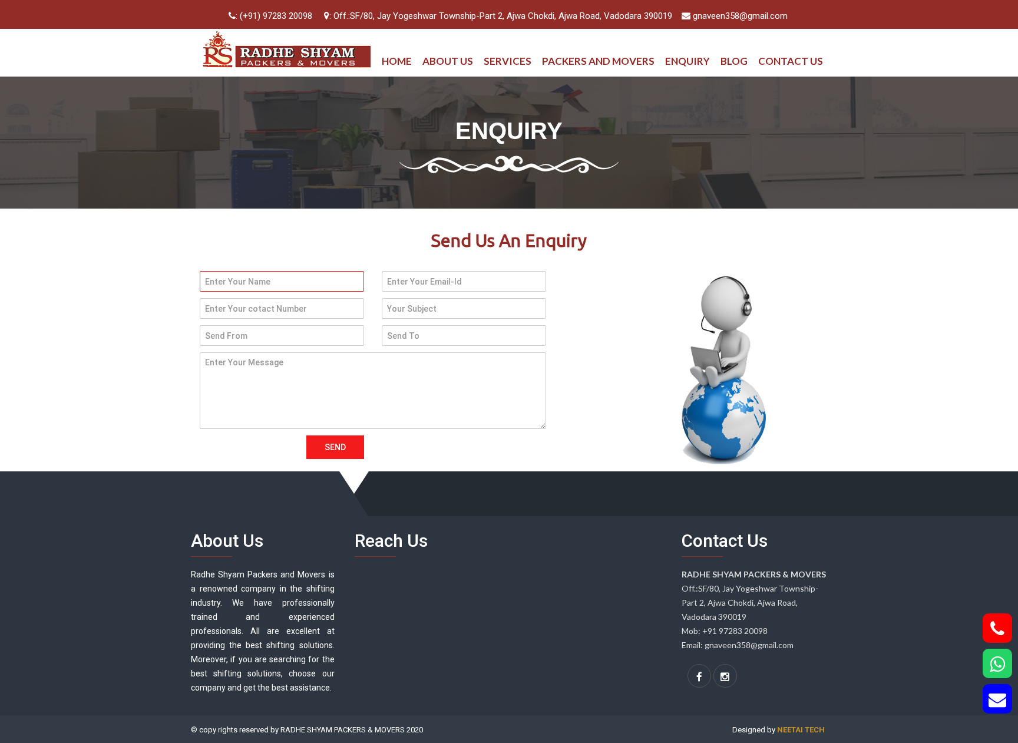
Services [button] (507, 61)
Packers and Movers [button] (598, 61)
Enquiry (687, 61)
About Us (447, 61)
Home (397, 61)
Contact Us (790, 61)
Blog (734, 61)
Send (335, 447)
